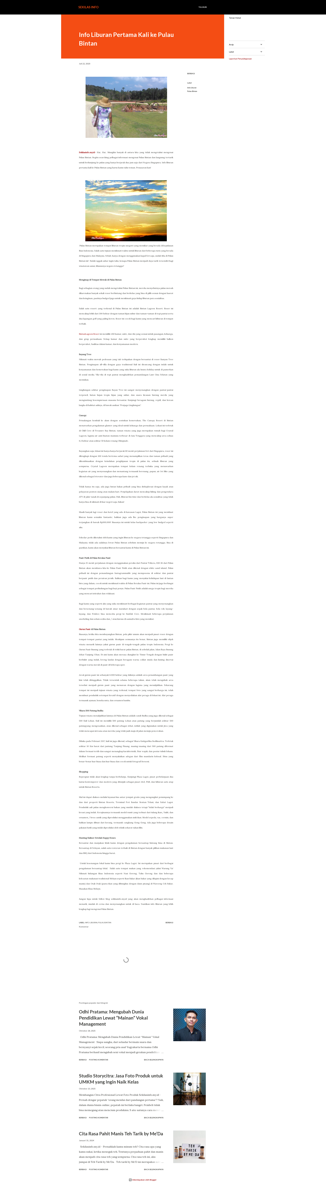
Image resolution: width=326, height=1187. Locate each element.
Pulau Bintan (192, 91)
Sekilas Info (88, 7)
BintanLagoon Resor (89, 334)
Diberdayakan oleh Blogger (144, 1180)
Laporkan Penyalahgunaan (240, 58)
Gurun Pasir (85, 629)
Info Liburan (191, 88)
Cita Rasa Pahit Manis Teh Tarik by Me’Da (121, 1133)
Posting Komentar (98, 1060)
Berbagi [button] (191, 73)
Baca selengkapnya (154, 1060)
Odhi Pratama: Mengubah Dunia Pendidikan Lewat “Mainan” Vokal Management (113, 1018)
